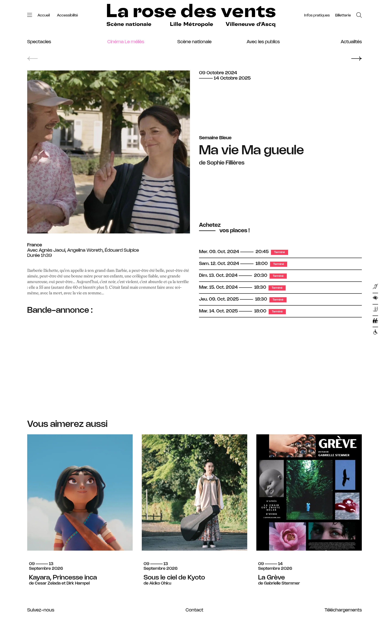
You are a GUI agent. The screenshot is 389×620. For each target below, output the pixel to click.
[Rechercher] (359, 15)
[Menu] (29, 15)
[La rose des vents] (191, 15)
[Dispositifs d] (375, 310)
